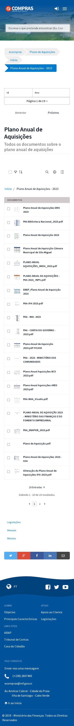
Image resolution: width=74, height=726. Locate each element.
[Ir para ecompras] (19, 8)
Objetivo (9, 612)
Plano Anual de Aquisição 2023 (41, 235)
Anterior (20, 112)
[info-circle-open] (55, 172)
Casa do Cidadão (14, 646)
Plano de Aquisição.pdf (37, 443)
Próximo (53, 112)
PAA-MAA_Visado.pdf (35, 399)
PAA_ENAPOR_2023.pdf (36, 430)
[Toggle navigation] (39, 9)
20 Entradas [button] (36, 487)
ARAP (7, 633)
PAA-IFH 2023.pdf (33, 303)
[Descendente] (22, 172)
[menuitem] (37, 522)
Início (8, 189)
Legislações (48, 619)
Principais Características (20, 619)
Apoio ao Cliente (51, 612)
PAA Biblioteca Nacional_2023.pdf (43, 221)
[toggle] (15, 172)
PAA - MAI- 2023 (32, 316)
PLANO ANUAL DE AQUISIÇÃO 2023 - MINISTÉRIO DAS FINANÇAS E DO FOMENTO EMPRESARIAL (43, 416)
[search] (47, 172)
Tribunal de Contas (16, 639)
